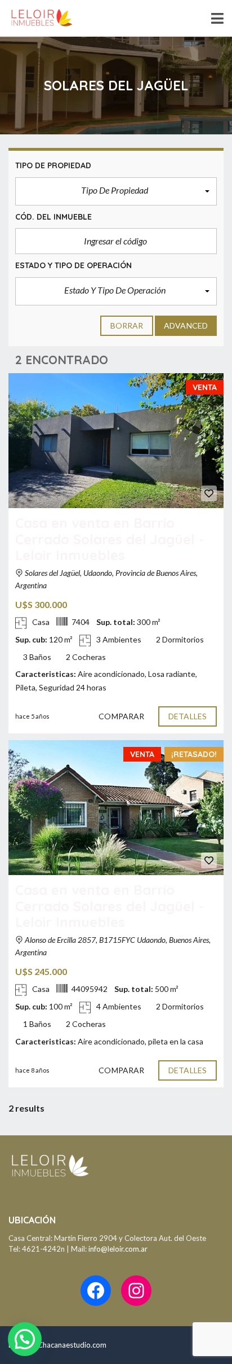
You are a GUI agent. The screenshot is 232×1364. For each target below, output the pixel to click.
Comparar (121, 716)
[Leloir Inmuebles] (37, 18)
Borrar (127, 325)
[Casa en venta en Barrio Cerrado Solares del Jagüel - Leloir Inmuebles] (116, 440)
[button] (116, 191)
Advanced (186, 325)
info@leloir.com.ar (118, 1248)
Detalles (187, 716)
